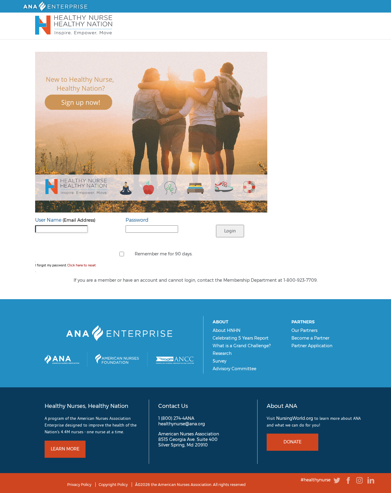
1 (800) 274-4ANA (176, 418)
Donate (292, 442)
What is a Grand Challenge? (242, 345)
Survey (219, 361)
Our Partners (304, 330)
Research (222, 353)
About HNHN (226, 330)
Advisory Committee (234, 368)
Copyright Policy (113, 484)
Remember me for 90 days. (163, 254)
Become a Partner (310, 338)
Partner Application (311, 345)
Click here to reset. (81, 265)
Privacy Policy (79, 484)
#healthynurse (316, 480)
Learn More (65, 449)
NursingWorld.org (294, 418)
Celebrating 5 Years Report (241, 338)
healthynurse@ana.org (181, 424)
